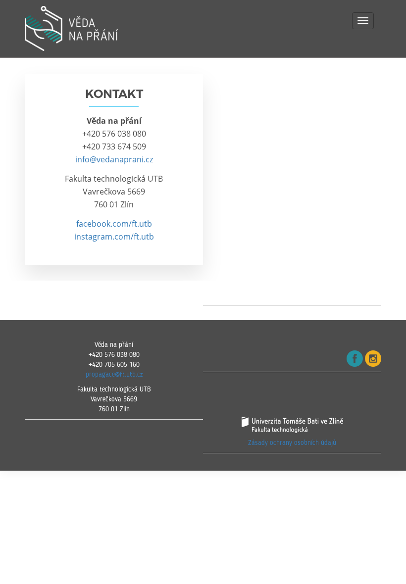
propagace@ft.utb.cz (114, 374)
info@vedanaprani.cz (114, 159)
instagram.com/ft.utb (114, 236)
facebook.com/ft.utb (114, 223)
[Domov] (87, 28)
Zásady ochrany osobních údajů (292, 442)
